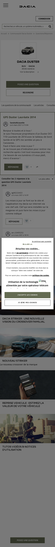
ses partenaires (22, 253)
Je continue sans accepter (41, 241)
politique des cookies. (40, 275)
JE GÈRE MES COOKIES (27, 302)
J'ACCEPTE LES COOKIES (27, 295)
